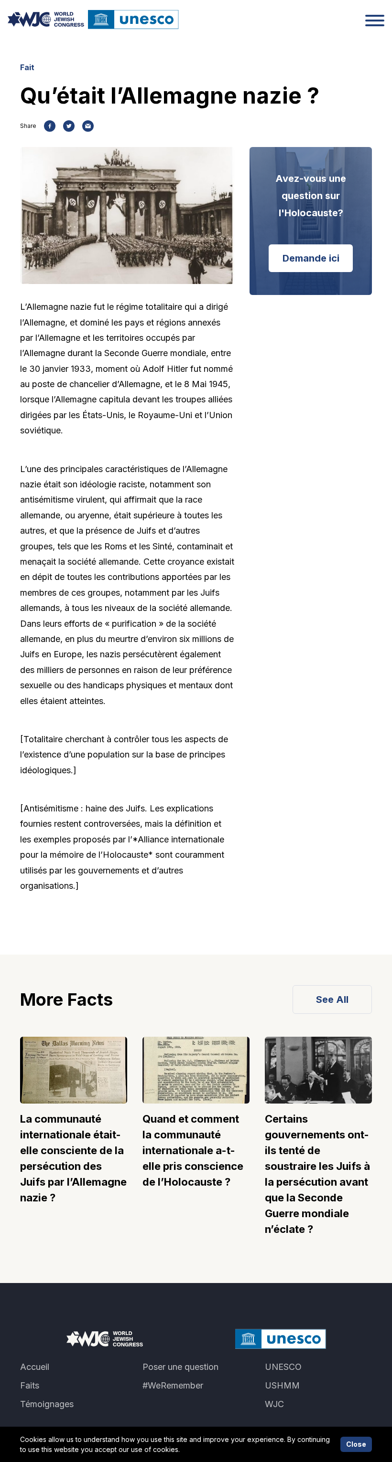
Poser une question (180, 1367)
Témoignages (47, 1404)
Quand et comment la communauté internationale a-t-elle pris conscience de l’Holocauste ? (192, 1150)
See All (332, 999)
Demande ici (311, 258)
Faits (29, 1385)
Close (356, 1444)
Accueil (34, 1367)
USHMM (282, 1385)
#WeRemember (172, 1385)
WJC (274, 1404)
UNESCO (283, 1367)
